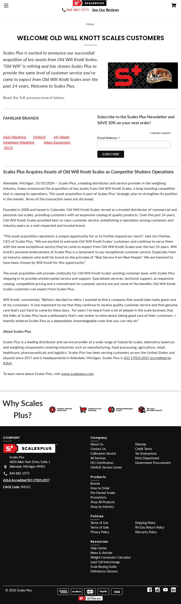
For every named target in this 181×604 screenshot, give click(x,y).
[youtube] (165, 589)
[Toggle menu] (7, 7)
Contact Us (98, 449)
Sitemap (140, 444)
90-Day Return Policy (149, 527)
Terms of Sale (99, 527)
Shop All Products (102, 502)
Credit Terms (143, 449)
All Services (98, 458)
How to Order (100, 488)
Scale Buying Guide (103, 566)
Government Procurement (153, 463)
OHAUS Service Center (106, 467)
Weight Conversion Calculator (110, 557)
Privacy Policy (99, 532)
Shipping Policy (145, 523)
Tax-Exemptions (146, 453)
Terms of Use (99, 523)
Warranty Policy (146, 532)
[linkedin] (173, 589)
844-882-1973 (19, 473)
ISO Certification (101, 463)
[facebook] (149, 589)
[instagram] (157, 589)
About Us (96, 444)
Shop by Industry (102, 506)
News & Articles (101, 553)
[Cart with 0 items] (174, 6)
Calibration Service (103, 453)
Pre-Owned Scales (102, 493)
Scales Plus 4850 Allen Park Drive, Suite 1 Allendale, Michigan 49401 (29, 462)
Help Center (98, 548)
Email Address (108, 138)
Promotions (98, 497)
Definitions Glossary (104, 571)
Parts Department (147, 458)
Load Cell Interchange (105, 562)
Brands (95, 483)
